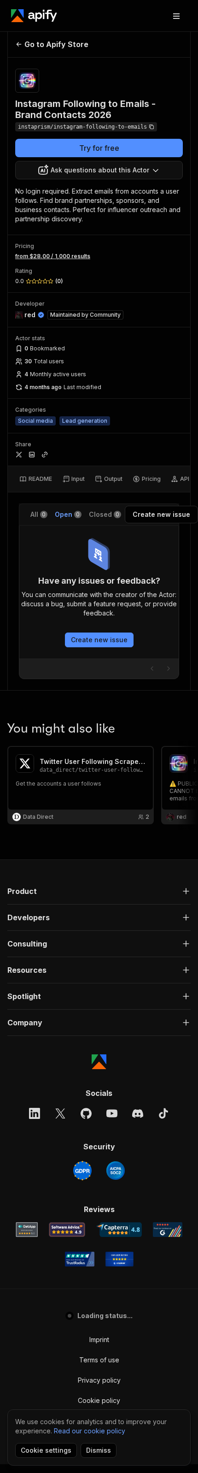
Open (67, 514)
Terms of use (99, 1360)
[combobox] (99, 170)
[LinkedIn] (34, 1113)
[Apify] (34, 15)
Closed (104, 514)
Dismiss (98, 1450)
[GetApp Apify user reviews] (27, 1229)
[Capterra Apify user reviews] (119, 1229)
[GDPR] (82, 1170)
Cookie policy (99, 1400)
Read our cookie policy (89, 1431)
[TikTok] (163, 1113)
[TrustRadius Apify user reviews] (79, 1259)
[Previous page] (152, 668)
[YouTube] (112, 1113)
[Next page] (168, 668)
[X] (60, 1113)
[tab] (35, 479)
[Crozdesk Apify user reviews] (119, 1259)
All (38, 514)
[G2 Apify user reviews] (167, 1229)
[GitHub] (86, 1113)
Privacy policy (99, 1380)
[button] (99, 891)
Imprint (99, 1339)
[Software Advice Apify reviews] (67, 1229)
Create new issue (99, 640)
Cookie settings (46, 1450)
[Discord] (137, 1113)
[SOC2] (116, 1170)
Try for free (99, 148)
